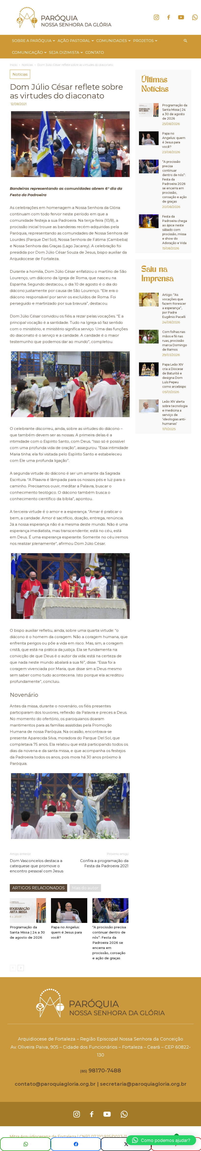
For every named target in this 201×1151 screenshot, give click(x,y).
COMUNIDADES (111, 40)
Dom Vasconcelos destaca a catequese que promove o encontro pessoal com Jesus (36, 865)
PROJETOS (143, 40)
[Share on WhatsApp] (25, 1144)
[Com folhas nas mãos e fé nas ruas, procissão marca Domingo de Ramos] (149, 336)
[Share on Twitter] (126, 1144)
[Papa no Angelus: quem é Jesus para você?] (69, 910)
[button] (185, 41)
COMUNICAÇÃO (27, 52)
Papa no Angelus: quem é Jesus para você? (66, 932)
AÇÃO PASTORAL (74, 40)
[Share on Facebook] (75, 1144)
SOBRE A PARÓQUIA (31, 40)
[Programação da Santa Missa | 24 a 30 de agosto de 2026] (28, 910)
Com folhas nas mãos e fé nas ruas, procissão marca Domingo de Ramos (174, 340)
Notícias (27, 65)
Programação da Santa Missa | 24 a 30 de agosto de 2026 (27, 932)
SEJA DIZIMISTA (64, 52)
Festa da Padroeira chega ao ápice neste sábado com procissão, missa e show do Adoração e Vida (174, 230)
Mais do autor (85, 888)
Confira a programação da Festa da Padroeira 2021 (104, 863)
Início (13, 65)
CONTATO (94, 52)
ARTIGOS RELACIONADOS (38, 888)
